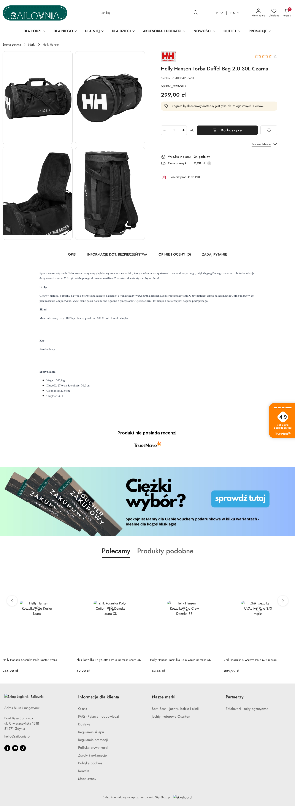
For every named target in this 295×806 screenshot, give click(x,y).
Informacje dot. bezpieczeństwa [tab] (117, 254)
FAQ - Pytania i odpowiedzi (98, 716)
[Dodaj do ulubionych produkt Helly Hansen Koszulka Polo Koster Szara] (66, 568)
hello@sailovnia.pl (17, 736)
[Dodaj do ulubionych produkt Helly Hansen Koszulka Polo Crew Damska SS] (214, 568)
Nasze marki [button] (163, 697)
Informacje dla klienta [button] (98, 697)
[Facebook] (7, 748)
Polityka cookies (90, 763)
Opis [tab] (72, 254)
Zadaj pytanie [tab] (214, 254)
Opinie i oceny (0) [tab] (175, 254)
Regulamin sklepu (91, 732)
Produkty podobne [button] (165, 551)
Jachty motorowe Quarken (171, 716)
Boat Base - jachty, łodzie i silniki (176, 708)
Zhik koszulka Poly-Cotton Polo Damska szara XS (108, 660)
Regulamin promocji (93, 739)
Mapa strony (87, 778)
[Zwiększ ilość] (183, 130)
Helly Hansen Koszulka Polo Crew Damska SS (180, 660)
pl (217, 13)
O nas (82, 708)
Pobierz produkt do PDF (185, 177)
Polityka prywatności (93, 747)
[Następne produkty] (283, 601)
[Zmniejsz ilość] (164, 130)
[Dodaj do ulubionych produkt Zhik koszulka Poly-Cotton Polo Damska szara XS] (140, 568)
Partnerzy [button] (234, 697)
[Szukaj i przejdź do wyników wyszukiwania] (196, 13)
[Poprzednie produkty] (12, 601)
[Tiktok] (23, 748)
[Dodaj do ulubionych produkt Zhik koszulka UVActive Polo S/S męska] (287, 568)
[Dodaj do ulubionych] (268, 130)
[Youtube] (15, 748)
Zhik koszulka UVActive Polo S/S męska (250, 660)
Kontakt (83, 770)
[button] (38, 97)
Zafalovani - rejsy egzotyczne (247, 708)
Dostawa (84, 724)
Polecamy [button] (116, 551)
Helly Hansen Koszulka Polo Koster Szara (30, 660)
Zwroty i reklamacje (92, 755)
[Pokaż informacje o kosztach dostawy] (209, 163)
